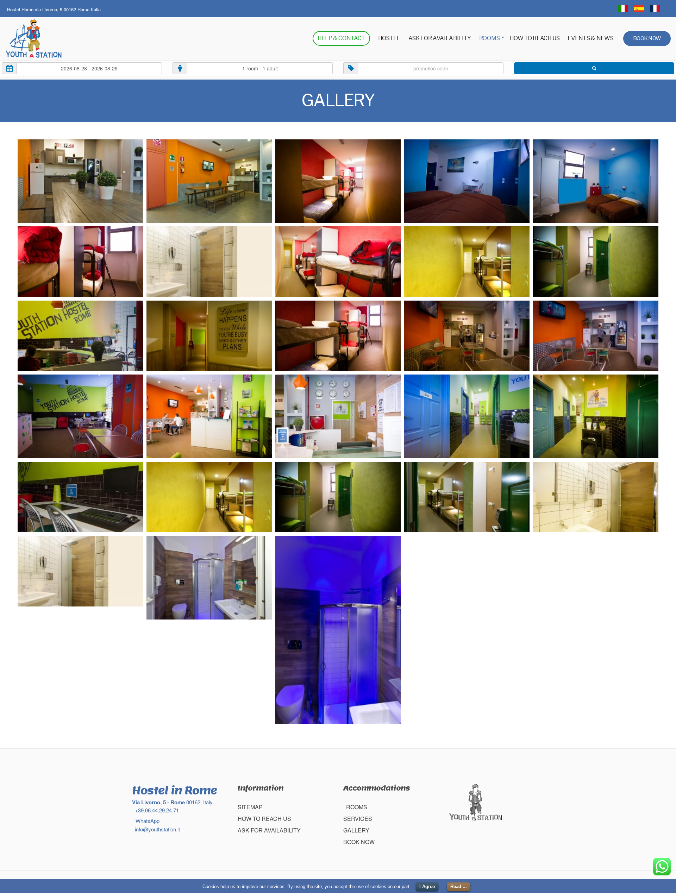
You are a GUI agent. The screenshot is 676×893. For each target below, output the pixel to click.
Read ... (458, 886)
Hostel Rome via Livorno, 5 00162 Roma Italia (54, 9)
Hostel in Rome (174, 790)
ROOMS (489, 38)
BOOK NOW (647, 38)
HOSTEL (389, 38)
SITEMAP (250, 807)
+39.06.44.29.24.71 (156, 810)
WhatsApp (146, 820)
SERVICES (357, 819)
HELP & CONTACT (341, 38)
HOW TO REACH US (535, 38)
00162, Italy (172, 802)
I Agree (427, 886)
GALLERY (356, 830)
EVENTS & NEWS (590, 38)
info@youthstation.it (156, 829)
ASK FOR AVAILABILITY (439, 38)
